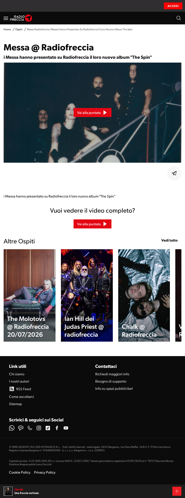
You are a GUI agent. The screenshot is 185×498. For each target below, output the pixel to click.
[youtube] (66, 428)
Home (7, 29)
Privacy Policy (45, 472)
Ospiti (18, 29)
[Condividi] (174, 173)
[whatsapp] (11, 428)
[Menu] (6, 18)
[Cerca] (178, 18)
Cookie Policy (19, 472)
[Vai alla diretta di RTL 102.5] (176, 491)
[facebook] (57, 428)
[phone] (29, 428)
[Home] (21, 18)
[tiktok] (48, 428)
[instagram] (39, 428)
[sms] (20, 428)
